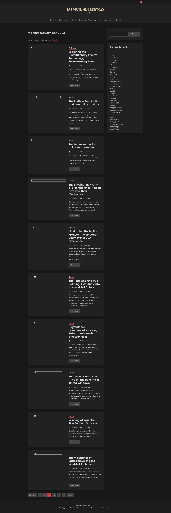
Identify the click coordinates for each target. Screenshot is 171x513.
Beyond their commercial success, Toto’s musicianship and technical (83, 332)
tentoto (112, 70)
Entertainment (64, 20)
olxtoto (112, 93)
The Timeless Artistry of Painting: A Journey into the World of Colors (84, 284)
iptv (111, 117)
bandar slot (114, 62)
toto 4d (112, 89)
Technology (92, 20)
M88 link (113, 60)
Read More (74, 85)
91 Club (113, 72)
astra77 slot (114, 129)
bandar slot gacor (116, 86)
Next (70, 495)
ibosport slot (114, 120)
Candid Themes (107, 508)
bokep (112, 55)
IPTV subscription (116, 124)
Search (134, 34)
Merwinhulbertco (85, 9)
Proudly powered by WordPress (70, 508)
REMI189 (113, 105)
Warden (88, 66)
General (118, 20)
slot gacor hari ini (116, 108)
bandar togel (114, 127)
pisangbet (113, 77)
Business (53, 20)
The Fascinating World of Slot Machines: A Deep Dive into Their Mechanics (85, 189)
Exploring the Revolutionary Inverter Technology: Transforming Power (83, 56)
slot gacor (113, 115)
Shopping (82, 20)
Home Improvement (106, 20)
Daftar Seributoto (116, 81)
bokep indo (114, 79)
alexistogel (114, 58)
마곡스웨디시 (115, 122)
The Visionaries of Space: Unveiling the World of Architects (82, 461)
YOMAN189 (114, 103)
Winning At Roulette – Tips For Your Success (83, 421)
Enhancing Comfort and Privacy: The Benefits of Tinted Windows (84, 380)
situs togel (113, 100)
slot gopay (114, 74)
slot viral (113, 98)
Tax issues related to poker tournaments (82, 146)
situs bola (113, 65)
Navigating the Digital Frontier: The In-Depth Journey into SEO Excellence (83, 236)
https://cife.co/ (115, 112)
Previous (32, 495)
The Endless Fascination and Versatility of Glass (84, 103)
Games (74, 20)
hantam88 (114, 67)
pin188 (112, 91)
